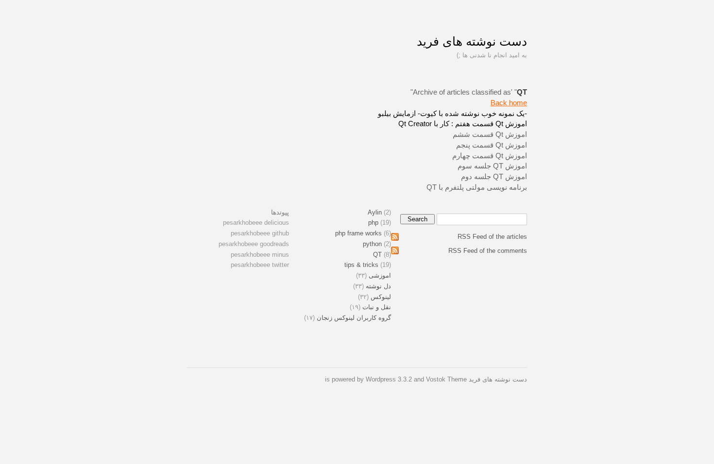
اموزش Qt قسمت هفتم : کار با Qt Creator (462, 123)
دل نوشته (378, 286)
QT (377, 254)
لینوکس (381, 296)
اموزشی (380, 275)
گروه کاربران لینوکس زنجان (354, 317)
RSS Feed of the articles (492, 236)
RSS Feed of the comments (487, 250)
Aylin (375, 212)
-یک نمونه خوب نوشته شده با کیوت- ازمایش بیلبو (452, 113)
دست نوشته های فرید (472, 41)
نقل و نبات (376, 307)
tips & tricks (361, 264)
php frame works (358, 233)
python (372, 244)
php (373, 222)
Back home (509, 103)
